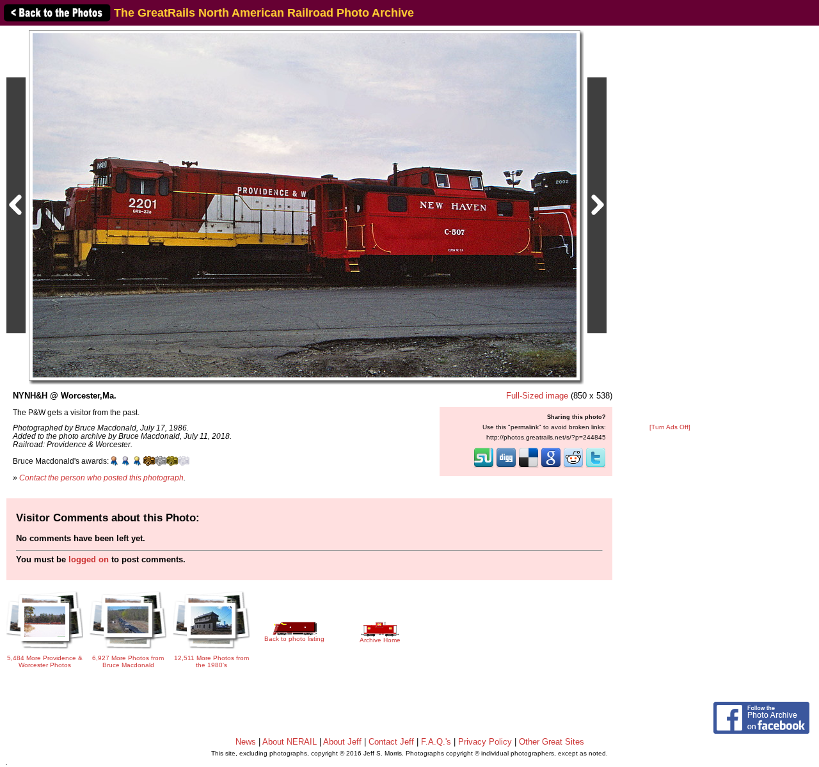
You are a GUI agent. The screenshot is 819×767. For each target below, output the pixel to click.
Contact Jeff (391, 742)
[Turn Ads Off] (669, 427)
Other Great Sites (551, 742)
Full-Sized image (537, 395)
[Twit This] (595, 466)
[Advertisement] (670, 225)
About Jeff (342, 742)
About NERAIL (289, 742)
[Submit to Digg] (506, 466)
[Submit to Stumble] (483, 466)
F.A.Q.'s (436, 742)
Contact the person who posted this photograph (101, 477)
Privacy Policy (485, 742)
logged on (88, 559)
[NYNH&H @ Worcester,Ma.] (304, 205)
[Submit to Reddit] (573, 466)
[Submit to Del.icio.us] (528, 466)
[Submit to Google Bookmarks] (551, 466)
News (245, 742)
